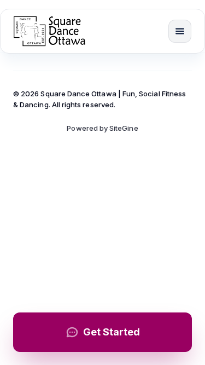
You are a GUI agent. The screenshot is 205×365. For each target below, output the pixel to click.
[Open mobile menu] (179, 31)
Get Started (111, 332)
